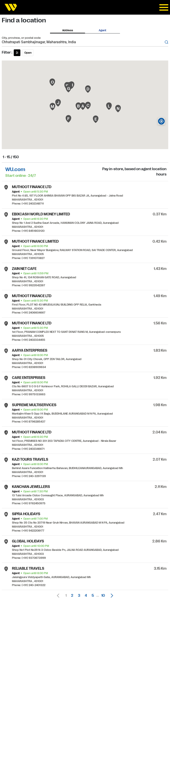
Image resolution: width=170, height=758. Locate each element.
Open (27, 52)
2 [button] (72, 596)
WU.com (15, 169)
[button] (110, 595)
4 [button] (86, 596)
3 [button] (79, 596)
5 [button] (93, 596)
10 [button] (103, 596)
